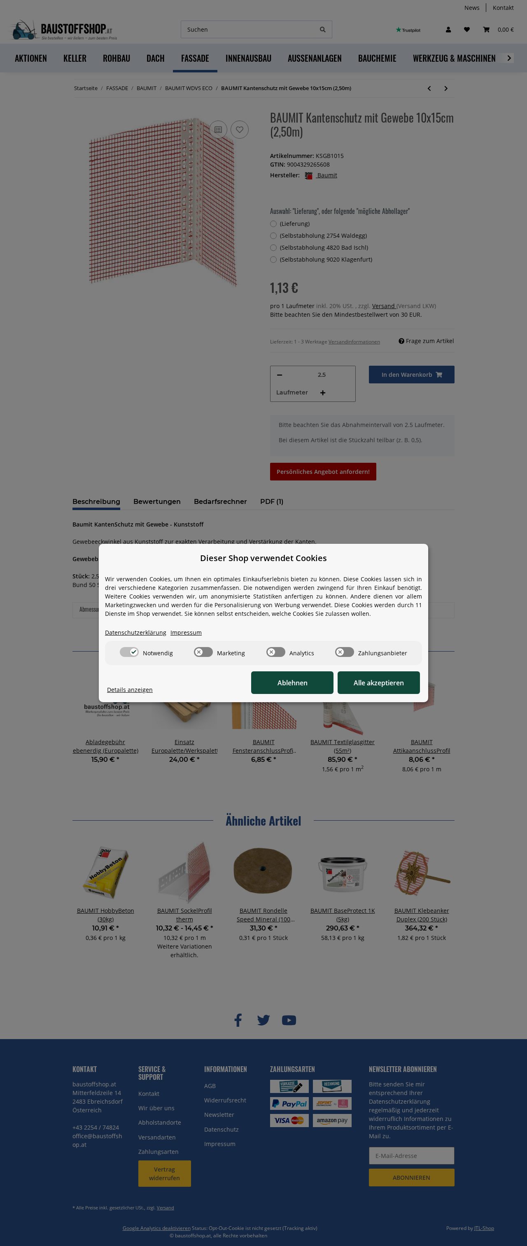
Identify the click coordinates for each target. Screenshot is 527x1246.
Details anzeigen (130, 690)
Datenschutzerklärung (135, 632)
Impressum (186, 632)
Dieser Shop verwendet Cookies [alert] (263, 558)
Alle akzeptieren (379, 682)
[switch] (129, 652)
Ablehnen (292, 682)
